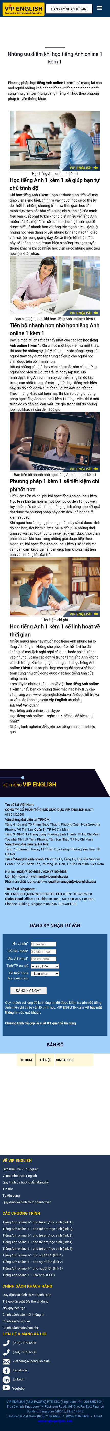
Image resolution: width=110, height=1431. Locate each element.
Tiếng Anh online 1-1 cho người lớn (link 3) (33, 1268)
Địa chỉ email (18, 958)
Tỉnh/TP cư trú (17, 966)
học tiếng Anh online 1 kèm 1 (52, 82)
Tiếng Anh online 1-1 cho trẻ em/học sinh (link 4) (37, 1242)
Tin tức (8, 1189)
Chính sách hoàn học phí (20, 1327)
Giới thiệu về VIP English (20, 1169)
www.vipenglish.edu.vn (52, 694)
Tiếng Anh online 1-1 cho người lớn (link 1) (33, 1255)
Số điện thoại (17, 951)
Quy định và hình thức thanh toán (27, 1202)
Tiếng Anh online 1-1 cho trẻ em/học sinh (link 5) (37, 1248)
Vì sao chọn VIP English (20, 1175)
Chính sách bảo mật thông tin (24, 1314)
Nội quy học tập (14, 1308)
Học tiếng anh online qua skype (35, 710)
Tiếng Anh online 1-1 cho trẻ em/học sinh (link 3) (37, 1235)
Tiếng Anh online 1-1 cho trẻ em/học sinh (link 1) (37, 1222)
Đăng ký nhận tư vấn (68, 8)
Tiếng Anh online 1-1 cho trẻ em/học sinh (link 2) (37, 1228)
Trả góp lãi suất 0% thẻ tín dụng (25, 1301)
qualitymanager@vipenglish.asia (72, 881)
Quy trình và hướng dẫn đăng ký (26, 1182)
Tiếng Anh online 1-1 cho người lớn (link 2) (33, 1261)
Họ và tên (20, 944)
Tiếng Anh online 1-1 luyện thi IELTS (29, 1275)
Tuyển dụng (11, 1195)
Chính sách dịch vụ (16, 1321)
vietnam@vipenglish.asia (49, 876)
